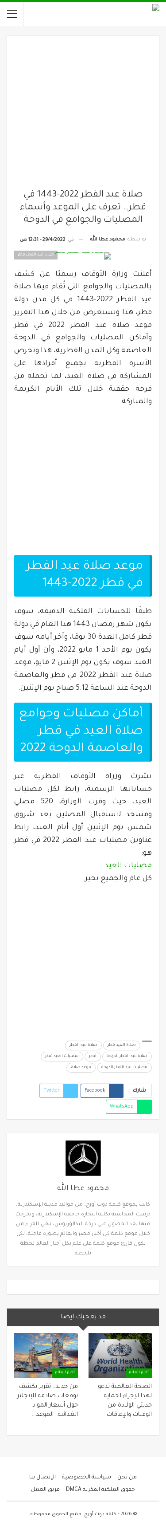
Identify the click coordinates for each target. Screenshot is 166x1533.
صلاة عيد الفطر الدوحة (127, 1056)
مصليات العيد (128, 866)
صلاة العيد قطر (122, 1045)
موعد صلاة (81, 1067)
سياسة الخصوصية (86, 1477)
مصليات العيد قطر (62, 1056)
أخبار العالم (139, 1373)
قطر (93, 1056)
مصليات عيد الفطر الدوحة (124, 1067)
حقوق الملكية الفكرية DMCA (100, 1490)
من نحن (127, 1477)
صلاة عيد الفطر (83, 1045)
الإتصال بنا (42, 1477)
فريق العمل (45, 1490)
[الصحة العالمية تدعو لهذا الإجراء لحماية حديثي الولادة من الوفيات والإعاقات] (120, 1355)
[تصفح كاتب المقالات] (83, 1158)
